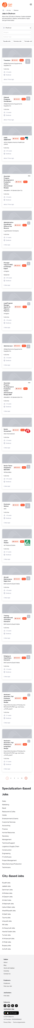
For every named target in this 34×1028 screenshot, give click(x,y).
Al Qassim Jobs (7, 897)
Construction (6, 850)
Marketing (5, 804)
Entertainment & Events (10, 818)
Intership (6, 971)
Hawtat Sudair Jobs (9, 931)
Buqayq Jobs (6, 945)
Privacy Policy (7, 1022)
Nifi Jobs (5, 924)
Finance (5, 829)
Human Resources (8, 832)
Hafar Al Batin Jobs (8, 907)
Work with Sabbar (9, 968)
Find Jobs (6, 996)
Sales (4, 801)
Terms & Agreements (19, 1022)
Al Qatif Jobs (6, 914)
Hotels (4, 815)
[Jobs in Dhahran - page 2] (26, 778)
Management (6, 839)
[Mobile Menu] (31, 5)
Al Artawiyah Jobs (8, 938)
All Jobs (9, 10)
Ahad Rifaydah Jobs (9, 911)
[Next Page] (26, 778)
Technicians (6, 867)
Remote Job (17, 41)
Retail (4, 808)
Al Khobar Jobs (7, 893)
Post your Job (8, 986)
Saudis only (7, 41)
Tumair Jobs (6, 935)
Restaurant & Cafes (8, 811)
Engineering (6, 853)
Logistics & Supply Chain (10, 846)
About (5, 962)
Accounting (6, 825)
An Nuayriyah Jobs (8, 928)
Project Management (9, 860)
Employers (7, 983)
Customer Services (8, 822)
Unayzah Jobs (7, 921)
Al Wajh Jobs (6, 942)
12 (21, 778)
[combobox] (18, 32)
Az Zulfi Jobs (6, 949)
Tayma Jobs (6, 917)
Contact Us (7, 974)
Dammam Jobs (7, 890)
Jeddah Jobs (6, 886)
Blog (5, 965)
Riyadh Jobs (6, 883)
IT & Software (6, 857)
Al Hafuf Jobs (6, 900)
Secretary (5, 836)
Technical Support (8, 843)
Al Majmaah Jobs (8, 904)
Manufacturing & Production (12, 864)
